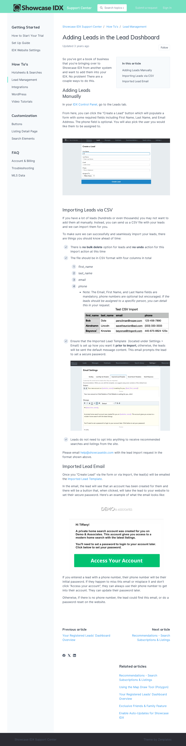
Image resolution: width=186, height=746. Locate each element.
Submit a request (146, 7)
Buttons (17, 124)
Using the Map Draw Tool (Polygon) (144, 687)
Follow (164, 47)
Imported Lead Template (85, 479)
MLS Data (18, 175)
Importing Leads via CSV (138, 76)
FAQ (15, 152)
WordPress (19, 94)
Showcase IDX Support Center (82, 26)
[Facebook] (63, 656)
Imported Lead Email (135, 81)
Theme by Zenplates (157, 739)
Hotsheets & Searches (27, 72)
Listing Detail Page (24, 131)
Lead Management (24, 79)
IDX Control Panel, (85, 104)
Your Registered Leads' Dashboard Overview (143, 696)
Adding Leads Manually (137, 70)
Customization (24, 115)
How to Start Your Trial (28, 35)
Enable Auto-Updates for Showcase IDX (144, 715)
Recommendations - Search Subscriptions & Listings (138, 678)
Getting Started (26, 27)
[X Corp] (69, 656)
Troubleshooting (23, 168)
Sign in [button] (167, 7)
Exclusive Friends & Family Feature (143, 706)
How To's (20, 64)
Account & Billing (23, 161)
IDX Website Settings (26, 50)
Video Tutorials (22, 101)
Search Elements (23, 138)
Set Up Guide (21, 43)
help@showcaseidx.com (97, 452)
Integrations (20, 87)
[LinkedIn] (74, 656)
